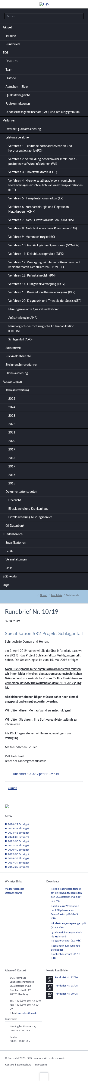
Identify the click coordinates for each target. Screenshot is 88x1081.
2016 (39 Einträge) (18, 867)
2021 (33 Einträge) (18, 845)
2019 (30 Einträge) (18, 854)
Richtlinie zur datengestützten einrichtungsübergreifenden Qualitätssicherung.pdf (67, 895)
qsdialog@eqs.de (27, 1013)
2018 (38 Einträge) (18, 858)
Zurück (12, 788)
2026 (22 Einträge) (18, 824)
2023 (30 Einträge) (18, 837)
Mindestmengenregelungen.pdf (68, 925)
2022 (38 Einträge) (18, 841)
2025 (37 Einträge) (18, 828)
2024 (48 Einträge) (18, 832)
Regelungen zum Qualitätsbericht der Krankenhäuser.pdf (66, 951)
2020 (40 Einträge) (18, 849)
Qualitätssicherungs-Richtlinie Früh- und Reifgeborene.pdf (66, 936)
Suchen (79, 16)
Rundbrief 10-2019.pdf (36, 774)
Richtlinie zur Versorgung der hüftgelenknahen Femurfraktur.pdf (65, 912)
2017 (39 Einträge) (18, 862)
